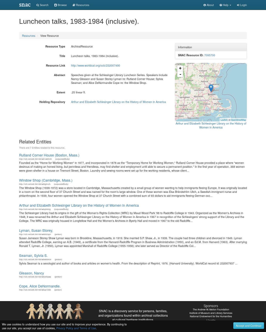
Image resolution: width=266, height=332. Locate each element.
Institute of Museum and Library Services (210, 312)
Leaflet (224, 119)
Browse (62, 5)
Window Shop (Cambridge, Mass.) (45, 180)
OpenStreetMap (238, 119)
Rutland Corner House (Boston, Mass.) (49, 154)
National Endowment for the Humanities (211, 316)
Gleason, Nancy (31, 272)
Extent (61, 92)
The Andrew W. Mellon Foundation (211, 309)
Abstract (59, 75)
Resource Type (55, 46)
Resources (28, 36)
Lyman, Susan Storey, (36, 230)
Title (62, 56)
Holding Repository (52, 102)
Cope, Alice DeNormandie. (40, 285)
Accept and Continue (249, 326)
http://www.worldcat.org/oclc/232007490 (95, 65)
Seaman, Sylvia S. (33, 255)
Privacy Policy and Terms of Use (76, 328)
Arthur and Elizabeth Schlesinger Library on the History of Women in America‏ (118, 102)
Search (43, 5)
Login (243, 5)
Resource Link (55, 65)
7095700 (209, 55)
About (210, 5)
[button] (225, 5)
